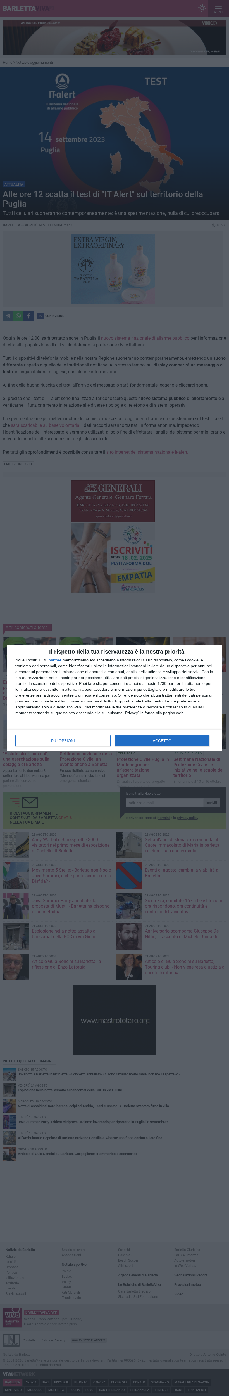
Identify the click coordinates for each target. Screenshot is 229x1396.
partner (55, 660)
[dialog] (114, 698)
